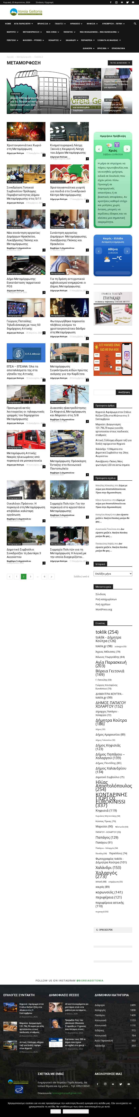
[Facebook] (110, 2)
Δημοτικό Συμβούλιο (110, 777)
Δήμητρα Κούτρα (15, 153)
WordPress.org (104, 609)
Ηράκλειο (75, 23)
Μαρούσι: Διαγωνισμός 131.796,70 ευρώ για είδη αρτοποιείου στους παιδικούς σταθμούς (112, 429)
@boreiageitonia (90, 980)
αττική (101, 881)
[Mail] (121, 2)
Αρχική (10, 56)
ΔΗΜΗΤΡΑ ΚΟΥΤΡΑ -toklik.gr (109, 695)
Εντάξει (56, 1111)
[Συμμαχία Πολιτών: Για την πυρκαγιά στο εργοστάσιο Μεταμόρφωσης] (69, 489)
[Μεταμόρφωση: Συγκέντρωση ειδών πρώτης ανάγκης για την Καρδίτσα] (69, 352)
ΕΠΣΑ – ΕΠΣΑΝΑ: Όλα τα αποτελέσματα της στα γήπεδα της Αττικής (22, 370)
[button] (135, 23)
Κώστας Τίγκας (106, 821)
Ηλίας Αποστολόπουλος (114, 785)
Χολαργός (53, 40)
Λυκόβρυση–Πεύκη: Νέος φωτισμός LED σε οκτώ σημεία (113, 463)
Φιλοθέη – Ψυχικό (32, 40)
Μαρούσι (11, 32)
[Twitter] (127, 2)
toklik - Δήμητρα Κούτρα (108, 639)
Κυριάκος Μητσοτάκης (108, 816)
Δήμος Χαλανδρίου (111, 770)
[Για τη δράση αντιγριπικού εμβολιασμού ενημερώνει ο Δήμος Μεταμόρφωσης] (69, 265)
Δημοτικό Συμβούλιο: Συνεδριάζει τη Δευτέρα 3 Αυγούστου (24, 553)
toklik (107, 632)
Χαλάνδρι (71, 40)
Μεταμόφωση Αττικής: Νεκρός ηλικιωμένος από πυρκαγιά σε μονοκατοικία (24, 456)
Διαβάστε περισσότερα (75, 1111)
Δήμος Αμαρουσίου (110, 734)
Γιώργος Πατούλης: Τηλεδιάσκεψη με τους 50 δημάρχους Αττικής (24, 324)
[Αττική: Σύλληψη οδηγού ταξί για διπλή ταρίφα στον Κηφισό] (10, 1045)
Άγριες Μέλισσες (108, 651)
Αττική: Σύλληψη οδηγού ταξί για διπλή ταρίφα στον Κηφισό (114, 442)
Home (8, 23)
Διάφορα (87, 48)
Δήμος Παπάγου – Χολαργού (110, 756)
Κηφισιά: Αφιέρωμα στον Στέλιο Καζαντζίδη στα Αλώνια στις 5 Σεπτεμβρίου (113, 416)
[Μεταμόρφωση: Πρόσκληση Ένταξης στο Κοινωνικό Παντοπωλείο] (69, 443)
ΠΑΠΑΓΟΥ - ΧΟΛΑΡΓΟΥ (108, 832)
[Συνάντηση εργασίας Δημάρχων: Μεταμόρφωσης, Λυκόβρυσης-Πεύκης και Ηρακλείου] (69, 219)
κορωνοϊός (109, 892)
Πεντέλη (11, 40)
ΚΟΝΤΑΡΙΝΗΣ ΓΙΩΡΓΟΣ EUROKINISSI (111, 800)
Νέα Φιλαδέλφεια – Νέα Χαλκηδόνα (98, 32)
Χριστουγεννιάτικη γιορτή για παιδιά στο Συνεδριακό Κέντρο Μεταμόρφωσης (68, 191)
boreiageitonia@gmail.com (67, 1093)
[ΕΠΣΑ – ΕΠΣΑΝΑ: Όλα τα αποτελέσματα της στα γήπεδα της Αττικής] (26, 352)
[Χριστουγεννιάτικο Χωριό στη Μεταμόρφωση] (26, 131)
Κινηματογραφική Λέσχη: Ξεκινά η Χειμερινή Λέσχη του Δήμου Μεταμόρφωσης (68, 148)
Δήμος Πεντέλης (108, 763)
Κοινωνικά (15, 94)
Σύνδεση (101, 594)
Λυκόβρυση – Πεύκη (112, 23)
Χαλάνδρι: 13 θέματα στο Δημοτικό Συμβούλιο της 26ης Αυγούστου (112, 453)
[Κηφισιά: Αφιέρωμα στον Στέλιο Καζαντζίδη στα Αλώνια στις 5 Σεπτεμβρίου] (10, 1007)
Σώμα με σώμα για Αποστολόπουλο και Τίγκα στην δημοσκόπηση (111, 489)
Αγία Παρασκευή (22, 23)
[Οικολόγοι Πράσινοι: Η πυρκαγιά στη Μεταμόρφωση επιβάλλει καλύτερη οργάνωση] (26, 489)
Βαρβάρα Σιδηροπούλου (19, 248)
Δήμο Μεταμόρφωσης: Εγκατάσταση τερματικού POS (24, 282)
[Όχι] (134, 1108)
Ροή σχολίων (103, 604)
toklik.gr (104, 646)
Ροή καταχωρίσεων (106, 599)
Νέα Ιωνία (51, 32)
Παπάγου (104, 842)
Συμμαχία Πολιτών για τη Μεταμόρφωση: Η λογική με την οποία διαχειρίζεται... (68, 553)
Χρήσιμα (101, 48)
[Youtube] (133, 2)
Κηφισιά (91, 23)
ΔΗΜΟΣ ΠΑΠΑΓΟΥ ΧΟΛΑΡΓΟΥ (111, 704)
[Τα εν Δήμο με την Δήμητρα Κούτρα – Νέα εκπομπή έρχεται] (117, 102)
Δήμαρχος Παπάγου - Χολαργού (107, 713)
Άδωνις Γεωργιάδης (110, 656)
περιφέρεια (109, 897)
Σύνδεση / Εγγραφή (44, 2)
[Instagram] (116, 2)
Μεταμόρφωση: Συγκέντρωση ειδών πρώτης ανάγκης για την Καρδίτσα (69, 370)
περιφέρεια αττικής (110, 904)
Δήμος (100, 729)
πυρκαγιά (102, 911)
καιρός (103, 887)
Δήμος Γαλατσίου (105, 740)
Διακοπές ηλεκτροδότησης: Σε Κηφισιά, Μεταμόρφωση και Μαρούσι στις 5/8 (68, 411)
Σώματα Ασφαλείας (107, 40)
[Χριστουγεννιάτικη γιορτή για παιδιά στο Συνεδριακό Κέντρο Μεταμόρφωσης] (69, 174)
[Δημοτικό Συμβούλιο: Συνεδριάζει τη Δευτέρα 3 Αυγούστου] (26, 536)
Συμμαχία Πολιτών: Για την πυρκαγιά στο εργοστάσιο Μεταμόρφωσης (67, 507)
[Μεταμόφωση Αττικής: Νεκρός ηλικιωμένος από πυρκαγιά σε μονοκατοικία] (26, 439)
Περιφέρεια (86, 40)
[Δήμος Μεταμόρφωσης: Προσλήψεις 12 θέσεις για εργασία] (117, 79)
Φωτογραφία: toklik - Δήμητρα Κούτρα (111, 860)
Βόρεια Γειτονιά (110, 672)
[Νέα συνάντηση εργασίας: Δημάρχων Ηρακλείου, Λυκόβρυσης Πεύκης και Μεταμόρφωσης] (26, 219)
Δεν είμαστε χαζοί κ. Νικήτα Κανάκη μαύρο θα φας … (112, 518)
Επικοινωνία (118, 48)
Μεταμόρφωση (31, 32)
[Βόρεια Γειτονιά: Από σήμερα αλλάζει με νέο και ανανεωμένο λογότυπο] (86, 102)
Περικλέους (118, 853)
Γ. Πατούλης (104, 679)
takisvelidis (16, 109)
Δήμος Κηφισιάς (108, 747)
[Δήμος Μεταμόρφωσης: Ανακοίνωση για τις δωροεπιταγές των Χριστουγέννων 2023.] (38, 95)
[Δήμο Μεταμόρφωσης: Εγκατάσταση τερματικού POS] (26, 265)
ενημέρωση (116, 881)
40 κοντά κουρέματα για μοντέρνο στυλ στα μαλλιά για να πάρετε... (76, 1007)
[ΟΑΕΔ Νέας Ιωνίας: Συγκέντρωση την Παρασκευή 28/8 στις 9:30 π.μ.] (86, 79)
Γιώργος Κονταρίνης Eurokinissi (106, 686)
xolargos (120, 646)
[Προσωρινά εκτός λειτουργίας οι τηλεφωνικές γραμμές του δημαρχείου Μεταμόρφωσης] (26, 394)
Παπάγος (68, 32)
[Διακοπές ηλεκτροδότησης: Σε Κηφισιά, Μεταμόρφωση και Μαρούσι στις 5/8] (69, 394)
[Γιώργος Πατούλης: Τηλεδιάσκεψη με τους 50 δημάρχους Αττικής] (26, 307)
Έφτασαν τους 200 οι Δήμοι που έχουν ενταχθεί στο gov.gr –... (76, 1042)
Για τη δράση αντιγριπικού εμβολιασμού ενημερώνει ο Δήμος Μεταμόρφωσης (68, 282)
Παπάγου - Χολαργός (107, 848)
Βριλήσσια (42, 23)
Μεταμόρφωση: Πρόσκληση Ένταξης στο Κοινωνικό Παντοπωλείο (68, 464)
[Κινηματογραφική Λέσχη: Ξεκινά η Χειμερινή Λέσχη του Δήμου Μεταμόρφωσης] (69, 131)
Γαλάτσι (59, 23)
